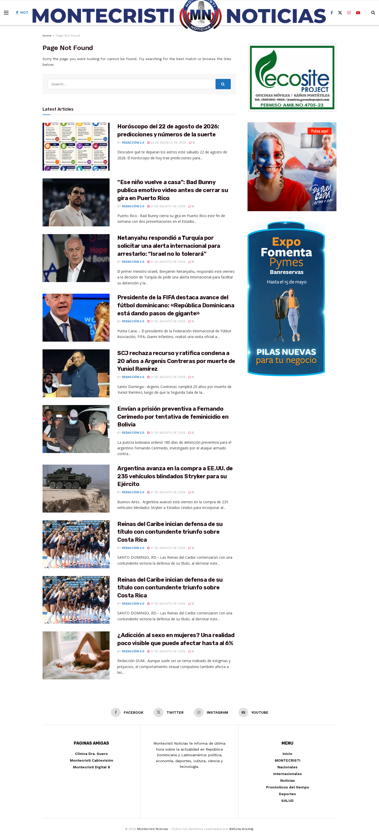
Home (47, 35)
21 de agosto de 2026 (167, 206)
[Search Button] (223, 84)
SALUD (287, 800)
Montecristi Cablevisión (91, 760)
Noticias (287, 780)
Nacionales (287, 767)
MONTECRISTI (287, 760)
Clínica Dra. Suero (91, 754)
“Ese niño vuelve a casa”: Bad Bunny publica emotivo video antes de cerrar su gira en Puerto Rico (172, 190)
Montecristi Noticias (152, 829)
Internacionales (287, 774)
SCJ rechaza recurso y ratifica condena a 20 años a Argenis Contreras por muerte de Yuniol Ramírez (176, 361)
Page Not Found (68, 35)
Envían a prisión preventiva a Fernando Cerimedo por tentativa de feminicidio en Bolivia (172, 416)
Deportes (287, 794)
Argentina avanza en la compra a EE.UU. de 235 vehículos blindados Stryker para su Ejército (175, 476)
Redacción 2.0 (133, 142)
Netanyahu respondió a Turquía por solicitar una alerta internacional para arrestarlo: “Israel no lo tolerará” (168, 245)
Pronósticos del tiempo (287, 787)
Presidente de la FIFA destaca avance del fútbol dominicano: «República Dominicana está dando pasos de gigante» (175, 305)
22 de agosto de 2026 (168, 142)
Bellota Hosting (241, 829)
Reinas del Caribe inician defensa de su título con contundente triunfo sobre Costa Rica (170, 532)
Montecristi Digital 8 (91, 767)
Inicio (287, 754)
